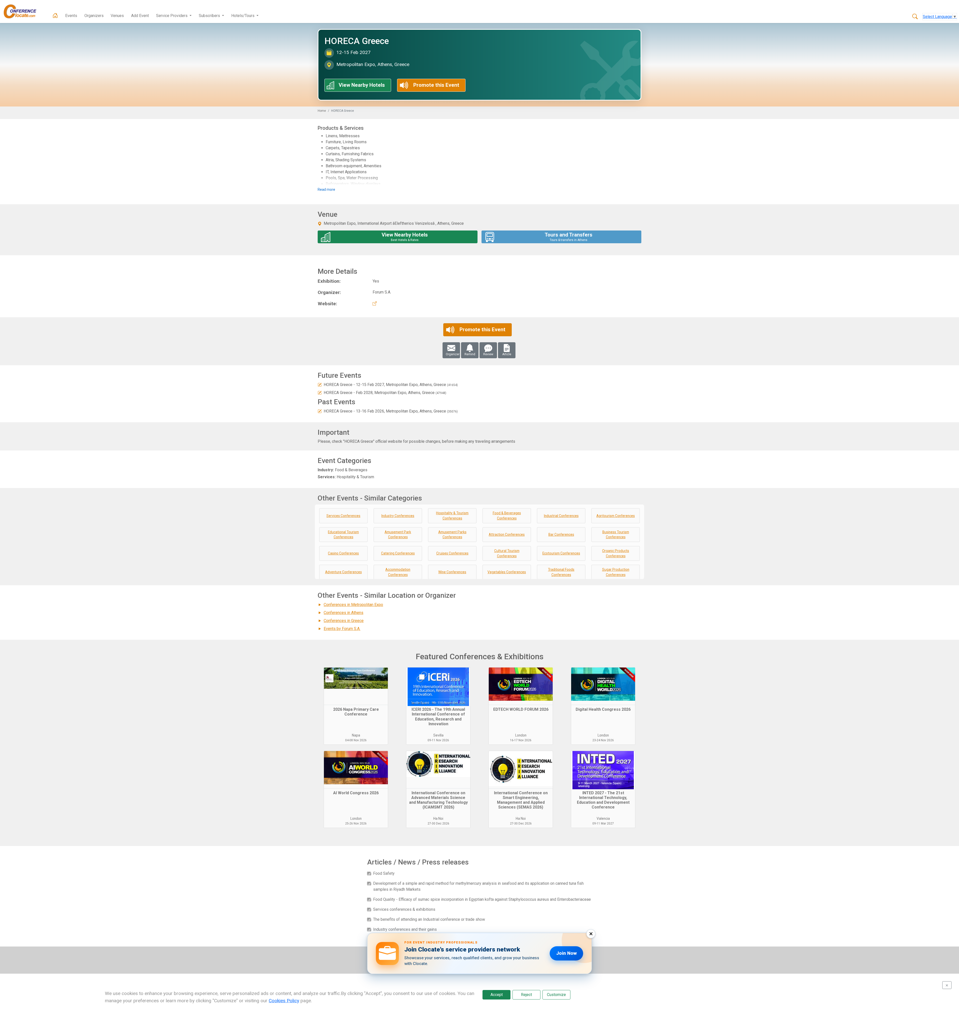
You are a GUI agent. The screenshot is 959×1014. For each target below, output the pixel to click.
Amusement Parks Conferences (452, 534)
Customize (556, 994)
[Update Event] (320, 384)
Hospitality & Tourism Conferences (452, 515)
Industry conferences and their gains (405, 929)
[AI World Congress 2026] (356, 769)
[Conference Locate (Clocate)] (22, 11)
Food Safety (384, 873)
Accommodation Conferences (397, 572)
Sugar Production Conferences (615, 572)
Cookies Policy (284, 1001)
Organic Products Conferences (615, 553)
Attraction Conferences (507, 534)
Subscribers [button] (210, 15)
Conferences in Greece (344, 620)
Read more (326, 190)
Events (71, 15)
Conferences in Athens (343, 612)
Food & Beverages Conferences (507, 515)
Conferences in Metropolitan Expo (353, 604)
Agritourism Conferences (615, 516)
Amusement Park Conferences (398, 534)
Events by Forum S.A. (342, 628)
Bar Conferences (561, 534)
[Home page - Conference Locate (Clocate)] (55, 16)
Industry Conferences (397, 516)
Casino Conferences (343, 553)
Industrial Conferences (561, 516)
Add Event (140, 15)
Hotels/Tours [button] (243, 15)
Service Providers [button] (172, 15)
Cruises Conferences (452, 553)
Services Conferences (343, 516)
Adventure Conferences (343, 572)
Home (322, 110)
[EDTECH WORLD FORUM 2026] (521, 686)
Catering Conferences (398, 553)
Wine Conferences (452, 572)
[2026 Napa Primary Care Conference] (356, 686)
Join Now (566, 953)
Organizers (94, 15)
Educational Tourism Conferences (343, 534)
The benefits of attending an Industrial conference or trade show (429, 919)
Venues (117, 15)
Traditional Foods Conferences (561, 572)
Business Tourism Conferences (615, 534)
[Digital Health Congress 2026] (603, 686)
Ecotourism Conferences (561, 553)
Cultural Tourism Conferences (506, 553)
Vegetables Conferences (506, 572)
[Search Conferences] (915, 16)
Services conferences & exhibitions (404, 909)
